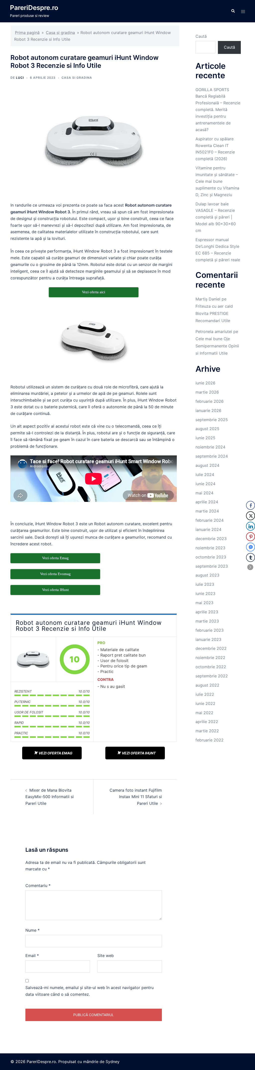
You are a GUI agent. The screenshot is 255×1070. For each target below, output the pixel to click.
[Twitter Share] (250, 515)
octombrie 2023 (210, 556)
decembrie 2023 (211, 538)
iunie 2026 (205, 382)
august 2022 (207, 685)
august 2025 (207, 428)
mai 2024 (204, 492)
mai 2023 (204, 602)
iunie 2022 (205, 703)
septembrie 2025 (211, 419)
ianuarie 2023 (208, 639)
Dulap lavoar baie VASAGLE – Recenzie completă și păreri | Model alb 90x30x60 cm (215, 217)
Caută (201, 36)
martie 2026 (207, 392)
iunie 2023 (205, 593)
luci (20, 77)
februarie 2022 (209, 740)
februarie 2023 (209, 630)
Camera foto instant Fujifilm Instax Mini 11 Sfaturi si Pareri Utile (136, 797)
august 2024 (207, 465)
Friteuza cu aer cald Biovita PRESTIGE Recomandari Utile (214, 313)
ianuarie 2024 (208, 529)
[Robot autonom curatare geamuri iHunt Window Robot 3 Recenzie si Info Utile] (33, 659)
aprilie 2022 (206, 721)
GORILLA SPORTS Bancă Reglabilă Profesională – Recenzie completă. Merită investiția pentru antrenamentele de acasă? (217, 109)
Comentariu (38, 885)
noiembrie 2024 (210, 446)
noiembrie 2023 (210, 547)
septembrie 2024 (211, 456)
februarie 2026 (209, 401)
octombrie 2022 (210, 666)
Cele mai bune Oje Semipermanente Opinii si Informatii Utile (217, 346)
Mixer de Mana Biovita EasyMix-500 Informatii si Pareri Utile (49, 797)
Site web (105, 955)
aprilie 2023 (206, 611)
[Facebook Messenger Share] (250, 547)
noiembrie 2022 (210, 657)
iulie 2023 (204, 584)
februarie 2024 (209, 520)
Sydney (113, 1061)
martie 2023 (207, 621)
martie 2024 (207, 511)
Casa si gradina (60, 32)
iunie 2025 (205, 437)
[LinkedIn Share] (250, 526)
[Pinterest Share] (250, 536)
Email (32, 955)
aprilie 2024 (206, 501)
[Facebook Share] (250, 505)
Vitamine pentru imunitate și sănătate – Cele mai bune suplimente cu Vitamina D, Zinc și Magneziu (217, 181)
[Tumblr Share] (250, 557)
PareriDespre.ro (34, 7)
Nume (32, 930)
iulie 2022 (204, 694)
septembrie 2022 (211, 675)
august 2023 (207, 575)
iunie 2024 (205, 483)
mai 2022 (204, 712)
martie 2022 (207, 730)
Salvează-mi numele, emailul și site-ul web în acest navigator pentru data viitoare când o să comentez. (89, 991)
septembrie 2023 (211, 566)
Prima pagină (27, 32)
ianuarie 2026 (208, 410)
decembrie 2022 (211, 648)
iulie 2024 (204, 474)
